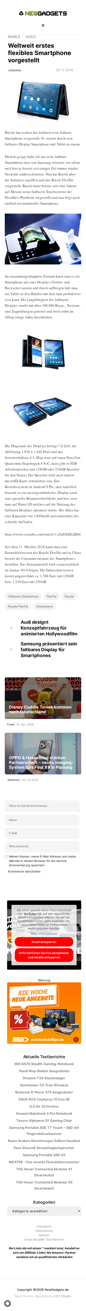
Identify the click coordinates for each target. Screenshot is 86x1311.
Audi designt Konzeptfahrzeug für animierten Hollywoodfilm (49, 627)
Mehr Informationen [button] (44, 933)
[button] (7, 1303)
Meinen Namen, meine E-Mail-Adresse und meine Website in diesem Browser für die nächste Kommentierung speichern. (42, 861)
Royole (69, 596)
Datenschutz (44, 1230)
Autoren (44, 1235)
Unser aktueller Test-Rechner (44, 1239)
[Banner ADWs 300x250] (44, 1013)
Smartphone (44, 606)
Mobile (14, 37)
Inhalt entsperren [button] (44, 942)
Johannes (14, 70)
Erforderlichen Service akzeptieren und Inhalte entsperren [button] (44, 955)
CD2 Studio (62, 1296)
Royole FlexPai (18, 606)
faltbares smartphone (23, 596)
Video (30, 37)
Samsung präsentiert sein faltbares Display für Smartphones (49, 649)
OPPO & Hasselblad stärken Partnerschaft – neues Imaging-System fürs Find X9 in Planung (41, 762)
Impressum (44, 1226)
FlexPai (51, 596)
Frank (10, 724)
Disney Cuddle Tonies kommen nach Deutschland (40, 709)
